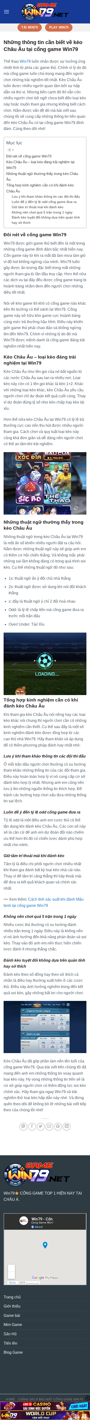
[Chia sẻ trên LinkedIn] (67, 1127)
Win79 (25, 61)
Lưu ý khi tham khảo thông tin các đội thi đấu (46, 196)
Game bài (12, 1315)
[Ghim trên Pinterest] (58, 1127)
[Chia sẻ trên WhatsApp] (23, 1127)
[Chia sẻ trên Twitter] (41, 1127)
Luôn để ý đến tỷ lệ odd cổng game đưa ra (44, 202)
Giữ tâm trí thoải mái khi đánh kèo (37, 207)
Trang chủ (12, 1297)
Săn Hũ (10, 1334)
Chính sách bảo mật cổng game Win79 (50, 1399)
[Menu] (6, 11)
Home (10, 1399)
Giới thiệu (12, 1306)
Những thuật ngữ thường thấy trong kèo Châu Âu (42, 176)
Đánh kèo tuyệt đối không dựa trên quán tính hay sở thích (46, 220)
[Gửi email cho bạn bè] (49, 1127)
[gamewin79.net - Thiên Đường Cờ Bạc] (45, 11)
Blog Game (13, 1352)
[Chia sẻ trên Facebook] (32, 1127)
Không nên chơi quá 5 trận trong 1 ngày (42, 212)
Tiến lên (10, 1343)
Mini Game (13, 1325)
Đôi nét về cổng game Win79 (28, 156)
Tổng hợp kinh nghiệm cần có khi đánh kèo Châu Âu (40, 188)
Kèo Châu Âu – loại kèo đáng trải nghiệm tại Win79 (40, 165)
